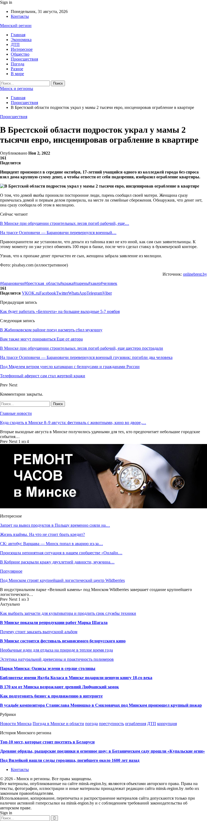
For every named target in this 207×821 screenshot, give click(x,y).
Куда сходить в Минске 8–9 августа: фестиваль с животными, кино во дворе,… (73, 422)
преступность (111, 723)
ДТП (15, 44)
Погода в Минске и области (58, 723)
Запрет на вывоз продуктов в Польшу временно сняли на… (55, 525)
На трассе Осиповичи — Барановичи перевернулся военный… (58, 232)
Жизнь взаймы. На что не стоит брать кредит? (42, 534)
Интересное (22, 49)
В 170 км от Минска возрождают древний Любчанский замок (59, 687)
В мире (17, 73)
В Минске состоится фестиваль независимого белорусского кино (63, 641)
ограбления (135, 723)
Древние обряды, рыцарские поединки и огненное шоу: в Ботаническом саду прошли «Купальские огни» (102, 751)
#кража (66, 283)
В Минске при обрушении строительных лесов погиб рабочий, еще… (64, 223)
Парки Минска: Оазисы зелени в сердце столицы (47, 668)
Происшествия (24, 59)
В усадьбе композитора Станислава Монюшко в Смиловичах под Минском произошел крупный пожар (101, 705)
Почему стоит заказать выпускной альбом (38, 631)
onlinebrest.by (195, 274)
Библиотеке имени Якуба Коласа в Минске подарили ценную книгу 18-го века (76, 677)
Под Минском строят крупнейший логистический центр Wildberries (62, 580)
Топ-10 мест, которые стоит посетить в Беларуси (47, 742)
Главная (18, 34)
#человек (109, 283)
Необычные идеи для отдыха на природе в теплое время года (56, 650)
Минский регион (16, 25)
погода (91, 723)
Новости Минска (16, 723)
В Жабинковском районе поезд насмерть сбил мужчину (51, 330)
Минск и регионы (16, 88)
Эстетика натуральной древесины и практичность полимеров (57, 659)
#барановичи (12, 283)
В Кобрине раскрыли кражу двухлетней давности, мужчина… (57, 562)
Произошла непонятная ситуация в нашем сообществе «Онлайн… (61, 552)
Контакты (20, 16)
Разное (17, 68)
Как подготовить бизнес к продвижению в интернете (51, 696)
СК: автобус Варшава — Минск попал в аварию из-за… (51, 543)
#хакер (94, 283)
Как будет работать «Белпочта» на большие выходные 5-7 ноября (60, 311)
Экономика (21, 39)
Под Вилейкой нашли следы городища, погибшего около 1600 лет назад (69, 760)
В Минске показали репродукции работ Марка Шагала (54, 622)
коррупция (167, 723)
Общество (20, 54)
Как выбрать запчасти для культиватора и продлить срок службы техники (68, 613)
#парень (80, 283)
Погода (17, 64)
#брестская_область (42, 283)
